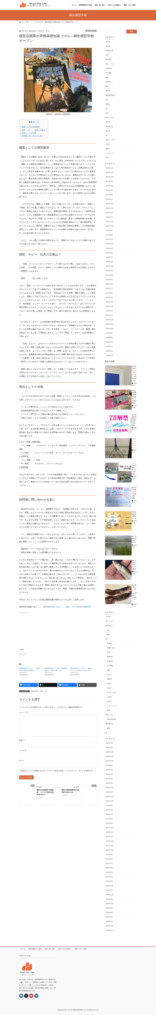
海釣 (107, 77)
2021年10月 (110, 275)
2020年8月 (109, 337)
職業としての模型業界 (30, 127)
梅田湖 (108, 104)
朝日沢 (108, 149)
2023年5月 (109, 199)
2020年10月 (110, 328)
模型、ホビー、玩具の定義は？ (33, 130)
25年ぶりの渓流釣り (65, 949)
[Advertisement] (58, 628)
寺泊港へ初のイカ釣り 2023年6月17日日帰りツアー (134, 593)
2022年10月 (110, 226)
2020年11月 (109, 324)
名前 (22, 740)
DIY (107, 99)
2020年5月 (109, 351)
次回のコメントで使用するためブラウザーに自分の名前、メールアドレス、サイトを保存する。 (57, 771)
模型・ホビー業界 (81, 949)
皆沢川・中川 (110, 140)
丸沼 (107, 55)
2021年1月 (109, 315)
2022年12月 (110, 221)
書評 (107, 86)
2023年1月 (109, 217)
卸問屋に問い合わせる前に (31, 136)
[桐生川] (88, 794)
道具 (107, 157)
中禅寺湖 (109, 68)
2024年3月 (109, 168)
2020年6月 (109, 346)
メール (22, 750)
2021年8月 (109, 284)
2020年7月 (109, 342)
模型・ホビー (44, 691)
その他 (108, 42)
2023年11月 (109, 181)
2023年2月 (109, 212)
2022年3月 (109, 253)
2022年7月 (109, 239)
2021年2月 (109, 311)
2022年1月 (109, 262)
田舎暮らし (109, 82)
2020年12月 (110, 320)
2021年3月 (109, 306)
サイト (21, 760)
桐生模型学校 (91, 31)
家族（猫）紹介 (50, 949)
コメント (23, 712)
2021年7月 (109, 288)
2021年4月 (109, 302)
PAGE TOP (150, 983)
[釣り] (26, 794)
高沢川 (108, 122)
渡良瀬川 (109, 59)
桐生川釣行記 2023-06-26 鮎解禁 (134, 565)
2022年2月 (109, 257)
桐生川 (108, 91)
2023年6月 (109, 195)
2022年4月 (109, 248)
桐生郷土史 (109, 126)
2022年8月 (109, 235)
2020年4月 (109, 355)
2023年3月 (109, 208)
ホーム (23, 949)
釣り (107, 108)
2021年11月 (109, 270)
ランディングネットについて (134, 443)
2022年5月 (109, 244)
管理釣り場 (109, 50)
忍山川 (108, 131)
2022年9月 (109, 230)
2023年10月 (110, 186)
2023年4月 (109, 204)
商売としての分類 (28, 133)
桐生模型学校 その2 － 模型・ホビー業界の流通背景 (67, 607)
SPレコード (109, 64)
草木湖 (108, 46)
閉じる (35, 122)
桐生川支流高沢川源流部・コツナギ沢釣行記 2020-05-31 (45, 792)
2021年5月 (109, 297)
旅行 (107, 113)
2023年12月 (110, 177)
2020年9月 (109, 333)
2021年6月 (109, 293)
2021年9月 (109, 279)
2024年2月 (109, 172)
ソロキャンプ (110, 153)
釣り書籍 (109, 73)
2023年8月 (109, 190)
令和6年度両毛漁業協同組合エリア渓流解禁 (134, 397)
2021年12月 (110, 266)
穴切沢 (108, 144)
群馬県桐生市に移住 (35, 949)
